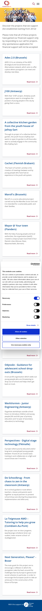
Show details (31, 325)
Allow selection (21, 338)
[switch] (37, 304)
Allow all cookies (21, 332)
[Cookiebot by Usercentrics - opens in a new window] (31, 264)
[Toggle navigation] (38, 4)
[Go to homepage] (6, 4)
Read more (31, 82)
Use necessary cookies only (21, 345)
